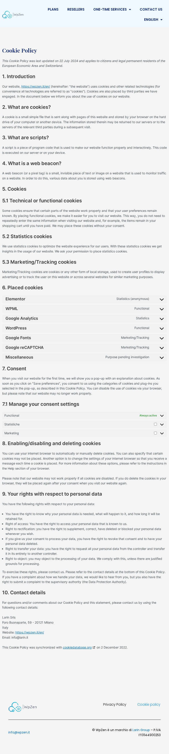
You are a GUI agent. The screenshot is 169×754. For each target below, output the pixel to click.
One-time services (110, 9)
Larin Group (141, 730)
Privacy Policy (114, 704)
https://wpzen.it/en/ (35, 86)
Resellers (75, 9)
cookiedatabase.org (77, 647)
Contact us (151, 9)
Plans (53, 9)
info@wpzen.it (19, 732)
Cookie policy (148, 704)
